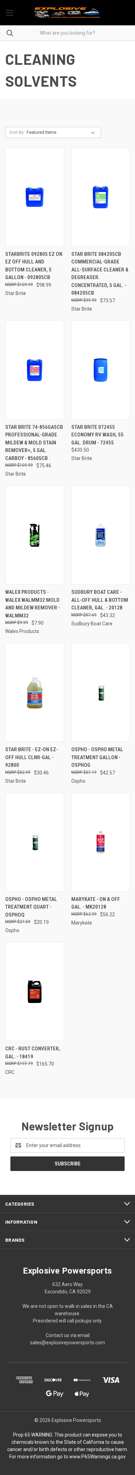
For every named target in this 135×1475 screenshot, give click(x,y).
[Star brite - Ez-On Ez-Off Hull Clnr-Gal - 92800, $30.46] (35, 692)
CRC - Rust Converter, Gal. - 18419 (32, 1052)
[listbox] (62, 132)
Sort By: (17, 132)
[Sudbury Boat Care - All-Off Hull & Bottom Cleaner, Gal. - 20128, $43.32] (101, 535)
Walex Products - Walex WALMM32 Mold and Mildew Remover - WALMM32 (32, 604)
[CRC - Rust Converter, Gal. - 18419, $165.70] (35, 992)
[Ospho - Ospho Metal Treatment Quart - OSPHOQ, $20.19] (35, 842)
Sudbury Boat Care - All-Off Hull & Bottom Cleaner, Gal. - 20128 (99, 600)
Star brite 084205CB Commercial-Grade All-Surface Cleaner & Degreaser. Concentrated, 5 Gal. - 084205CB (99, 273)
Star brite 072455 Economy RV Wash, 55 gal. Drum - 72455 (97, 435)
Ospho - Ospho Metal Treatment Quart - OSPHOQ (31, 907)
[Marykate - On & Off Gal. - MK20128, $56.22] (101, 842)
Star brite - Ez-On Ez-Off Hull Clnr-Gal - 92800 (31, 757)
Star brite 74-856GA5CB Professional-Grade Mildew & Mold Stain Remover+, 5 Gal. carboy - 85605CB (34, 442)
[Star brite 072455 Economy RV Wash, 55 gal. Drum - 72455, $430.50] (101, 370)
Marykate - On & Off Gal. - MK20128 (95, 903)
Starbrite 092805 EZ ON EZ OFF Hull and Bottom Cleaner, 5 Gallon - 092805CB (33, 266)
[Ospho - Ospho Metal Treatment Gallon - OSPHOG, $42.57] (101, 692)
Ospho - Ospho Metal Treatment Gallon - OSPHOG (97, 757)
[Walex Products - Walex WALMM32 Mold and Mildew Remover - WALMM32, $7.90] (35, 535)
